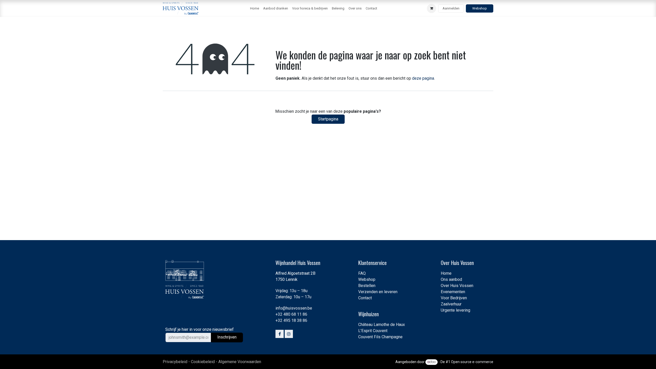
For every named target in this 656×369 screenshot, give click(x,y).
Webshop (479, 8)
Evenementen (453, 291)
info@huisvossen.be (293, 308)
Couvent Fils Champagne (380, 336)
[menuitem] (254, 8)
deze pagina (423, 78)
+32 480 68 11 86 (291, 314)
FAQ (362, 273)
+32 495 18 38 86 (291, 320)
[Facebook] (279, 334)
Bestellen (366, 285)
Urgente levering (455, 310)
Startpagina (328, 119)
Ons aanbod (451, 279)
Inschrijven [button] (227, 337)
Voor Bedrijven (454, 297)
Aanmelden (451, 8)
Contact (365, 297)
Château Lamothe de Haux (381, 324)
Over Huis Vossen (457, 285)
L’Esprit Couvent (372, 330)
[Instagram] (289, 334)
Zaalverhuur (451, 304)
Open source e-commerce (472, 362)
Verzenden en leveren (377, 291)
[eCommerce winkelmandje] (431, 8)
